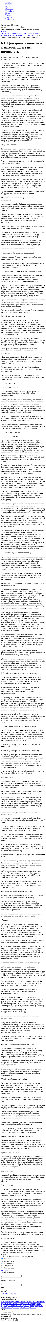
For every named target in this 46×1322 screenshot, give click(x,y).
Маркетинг (9, 7)
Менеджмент (10, 9)
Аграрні (8, 3)
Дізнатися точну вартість (10, 1293)
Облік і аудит (10, 11)
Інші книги (9, 19)
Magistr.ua (4, 31)
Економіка (9, 5)
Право (7, 13)
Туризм (8, 15)
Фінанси (8, 17)
